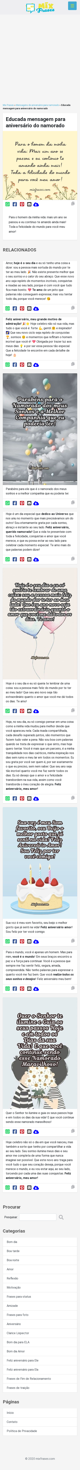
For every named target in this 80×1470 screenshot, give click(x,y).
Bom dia (12, 1242)
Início (10, 1413)
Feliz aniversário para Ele (23, 1360)
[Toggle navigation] (72, 5)
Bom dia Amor (16, 1351)
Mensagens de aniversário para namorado (37, 105)
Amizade (12, 1306)
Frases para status (19, 1296)
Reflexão (12, 1278)
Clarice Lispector (18, 1333)
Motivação (14, 1287)
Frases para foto (17, 1315)
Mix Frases (8, 105)
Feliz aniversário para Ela (22, 1369)
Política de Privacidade (22, 1431)
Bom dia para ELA (18, 1342)
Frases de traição (18, 1388)
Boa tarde (13, 1251)
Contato (12, 1422)
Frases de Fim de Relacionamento (29, 1378)
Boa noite (13, 1260)
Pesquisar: (11, 1217)
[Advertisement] (40, 59)
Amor (10, 1269)
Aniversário (14, 1324)
